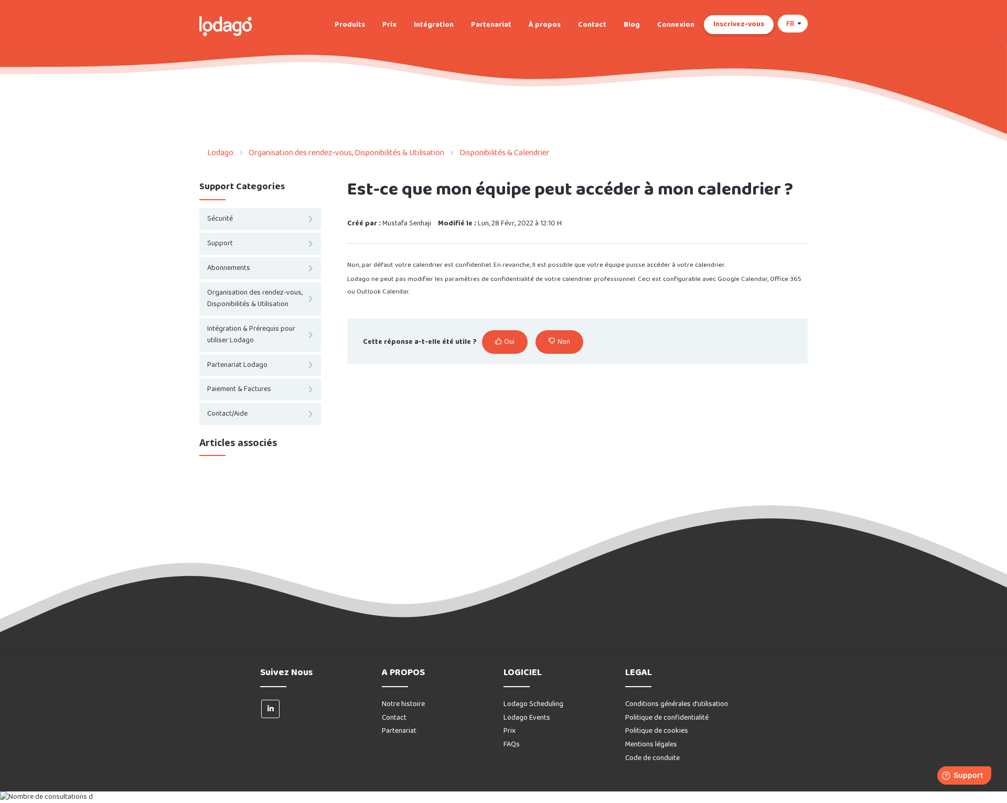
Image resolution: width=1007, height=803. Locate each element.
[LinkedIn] (270, 709)
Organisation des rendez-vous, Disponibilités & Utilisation (346, 152)
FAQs (512, 744)
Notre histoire (403, 704)
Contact (592, 24)
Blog (632, 24)
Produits (350, 24)
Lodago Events (527, 717)
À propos (545, 24)
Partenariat (491, 24)
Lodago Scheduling (533, 704)
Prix (389, 24)
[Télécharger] (484, 268)
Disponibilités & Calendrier (504, 152)
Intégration (434, 24)
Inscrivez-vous (738, 24)
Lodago (220, 152)
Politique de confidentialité (667, 717)
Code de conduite (652, 758)
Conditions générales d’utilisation (676, 704)
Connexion (675, 24)
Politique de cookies (656, 730)
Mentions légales (651, 744)
